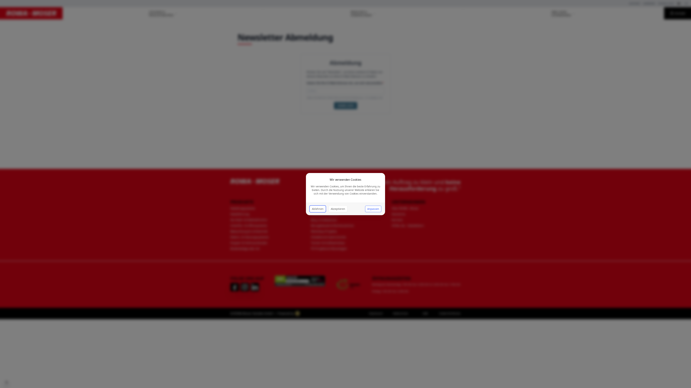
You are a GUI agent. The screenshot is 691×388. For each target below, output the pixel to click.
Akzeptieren (338, 209)
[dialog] (345, 194)
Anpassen (373, 209)
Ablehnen (318, 209)
